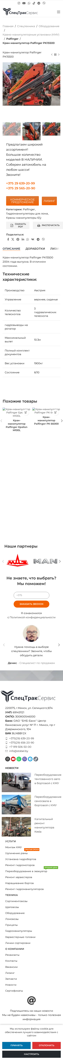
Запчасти (11, 978)
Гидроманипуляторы (18, 930)
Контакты (11, 960)
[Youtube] (13, 759)
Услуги (10, 841)
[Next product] (59, 55)
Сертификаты (14, 990)
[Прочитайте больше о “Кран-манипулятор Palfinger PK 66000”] (55, 412)
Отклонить (46, 1045)
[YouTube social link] (24, 3)
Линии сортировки (17, 943)
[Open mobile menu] (58, 11)
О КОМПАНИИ (14, 948)
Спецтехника (26, 26)
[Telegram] (30, 759)
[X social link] (12, 239)
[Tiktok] (35, 759)
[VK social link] (33, 239)
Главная (8, 26)
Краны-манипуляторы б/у (23, 217)
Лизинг (10, 972)
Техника (11, 895)
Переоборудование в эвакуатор (31, 870)
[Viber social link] (44, 3)
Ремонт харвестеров (18, 877)
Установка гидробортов (20, 859)
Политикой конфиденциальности (32, 617)
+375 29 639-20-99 (20, 183)
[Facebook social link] (8, 239)
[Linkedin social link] (22, 239)
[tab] (11, 249)
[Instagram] (7, 759)
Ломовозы (12, 919)
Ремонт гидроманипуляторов (24, 889)
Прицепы (11, 925)
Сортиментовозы (16, 901)
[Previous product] (52, 55)
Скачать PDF (20, 225)
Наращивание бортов (19, 883)
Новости (10, 984)
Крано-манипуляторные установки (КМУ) (31, 34)
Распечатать (50, 225)
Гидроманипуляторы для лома (27, 213)
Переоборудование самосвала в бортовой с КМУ (48, 801)
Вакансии (11, 967)
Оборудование (49, 26)
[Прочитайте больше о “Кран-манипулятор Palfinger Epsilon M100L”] (26, 412)
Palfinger (12, 38)
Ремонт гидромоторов (20, 865)
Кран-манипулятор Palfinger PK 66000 (46, 420)
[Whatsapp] (18, 759)
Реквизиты (12, 954)
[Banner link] (17, 561)
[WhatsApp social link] (29, 3)
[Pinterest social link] (17, 239)
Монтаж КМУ (13, 847)
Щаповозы (12, 907)
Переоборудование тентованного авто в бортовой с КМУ (48, 779)
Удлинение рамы (22, 852)
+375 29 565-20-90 (20, 188)
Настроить (31, 1054)
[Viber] (24, 759)
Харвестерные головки (20, 937)
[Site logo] (20, 11)
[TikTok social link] (33, 3)
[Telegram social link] (38, 3)
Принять (16, 1045)
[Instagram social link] (18, 3)
